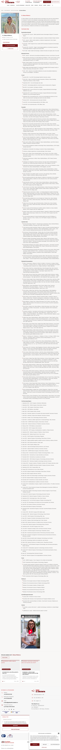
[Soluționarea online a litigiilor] (5, 712)
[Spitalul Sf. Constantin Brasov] (7, 2)
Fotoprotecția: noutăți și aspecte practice (10, 673)
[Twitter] (7, 709)
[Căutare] (52, 5)
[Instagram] (4, 709)
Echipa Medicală (7, 10)
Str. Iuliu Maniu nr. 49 (38, 697)
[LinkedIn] (11, 709)
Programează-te (47, 1)
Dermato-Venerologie (14, 10)
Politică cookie (44, 747)
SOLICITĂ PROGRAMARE (11, 45)
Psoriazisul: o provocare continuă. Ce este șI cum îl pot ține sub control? (30, 673)
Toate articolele (4, 657)
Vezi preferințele (55, 744)
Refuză (45, 744)
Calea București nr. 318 (39, 694)
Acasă (2, 10)
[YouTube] (14, 709)
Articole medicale (6, 669)
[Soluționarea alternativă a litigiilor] (15, 712)
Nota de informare (15, 729)
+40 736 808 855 (36, 2)
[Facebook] (2, 709)
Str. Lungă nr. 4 (37, 700)
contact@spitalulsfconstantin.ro (11, 702)
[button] (58, 733)
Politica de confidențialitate (7, 748)
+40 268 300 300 (28, 2)
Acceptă (35, 744)
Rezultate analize (56, 1)
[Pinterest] (9, 709)
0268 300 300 (10, 48)
